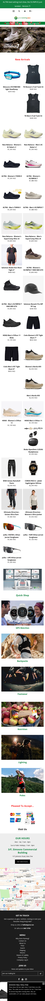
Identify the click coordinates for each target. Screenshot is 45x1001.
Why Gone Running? (22, 938)
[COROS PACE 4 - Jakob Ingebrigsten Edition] (33, 468)
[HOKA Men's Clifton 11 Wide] (11, 320)
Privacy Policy (22, 957)
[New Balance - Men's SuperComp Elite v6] (33, 223)
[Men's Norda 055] (33, 382)
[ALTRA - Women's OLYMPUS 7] (33, 163)
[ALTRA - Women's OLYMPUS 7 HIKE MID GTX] (33, 254)
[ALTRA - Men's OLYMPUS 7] (33, 194)
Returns (22, 953)
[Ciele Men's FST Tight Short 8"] (11, 353)
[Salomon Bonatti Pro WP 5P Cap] (33, 289)
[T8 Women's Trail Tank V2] (33, 74)
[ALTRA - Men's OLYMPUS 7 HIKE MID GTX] (11, 286)
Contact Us (22, 941)
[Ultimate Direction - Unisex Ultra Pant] (11, 499)
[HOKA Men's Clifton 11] (33, 409)
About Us (22, 943)
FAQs (22, 946)
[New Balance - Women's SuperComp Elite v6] (11, 223)
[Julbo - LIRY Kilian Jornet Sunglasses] (11, 549)
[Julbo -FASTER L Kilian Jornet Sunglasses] (11, 526)
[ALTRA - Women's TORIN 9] (11, 163)
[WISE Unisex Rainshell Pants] (11, 468)
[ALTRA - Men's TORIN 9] (11, 194)
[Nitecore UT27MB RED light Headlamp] (11, 74)
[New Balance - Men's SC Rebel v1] (33, 131)
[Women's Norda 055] (33, 353)
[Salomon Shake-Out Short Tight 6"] (11, 254)
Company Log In (22, 960)
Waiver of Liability (22, 955)
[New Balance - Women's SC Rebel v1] (11, 131)
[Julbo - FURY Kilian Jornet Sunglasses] (33, 526)
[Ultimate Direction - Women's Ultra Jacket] (33, 499)
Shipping (22, 950)
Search (22, 948)
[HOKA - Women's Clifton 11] (11, 409)
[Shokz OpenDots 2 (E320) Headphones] (33, 436)
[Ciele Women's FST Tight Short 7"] (33, 322)
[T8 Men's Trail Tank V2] (33, 103)
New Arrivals (22, 59)
